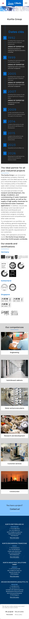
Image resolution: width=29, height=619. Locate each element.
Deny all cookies (19, 611)
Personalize (9, 614)
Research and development (14, 436)
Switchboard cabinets (14, 380)
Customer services (15, 463)
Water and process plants (14, 408)
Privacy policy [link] (18, 614)
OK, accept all (9, 611)
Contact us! (15, 509)
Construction (14, 491)
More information (14, 537)
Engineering (14, 352)
